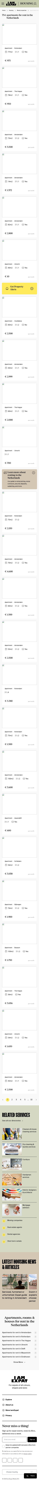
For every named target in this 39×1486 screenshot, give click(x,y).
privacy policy (28, 1454)
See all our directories (11, 1121)
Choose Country (12, 1472)
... (28, 1100)
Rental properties (21, 10)
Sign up (32, 1439)
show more (18, 1362)
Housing (11, 10)
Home (3, 10)
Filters (32, 1476)
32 (31, 1100)
